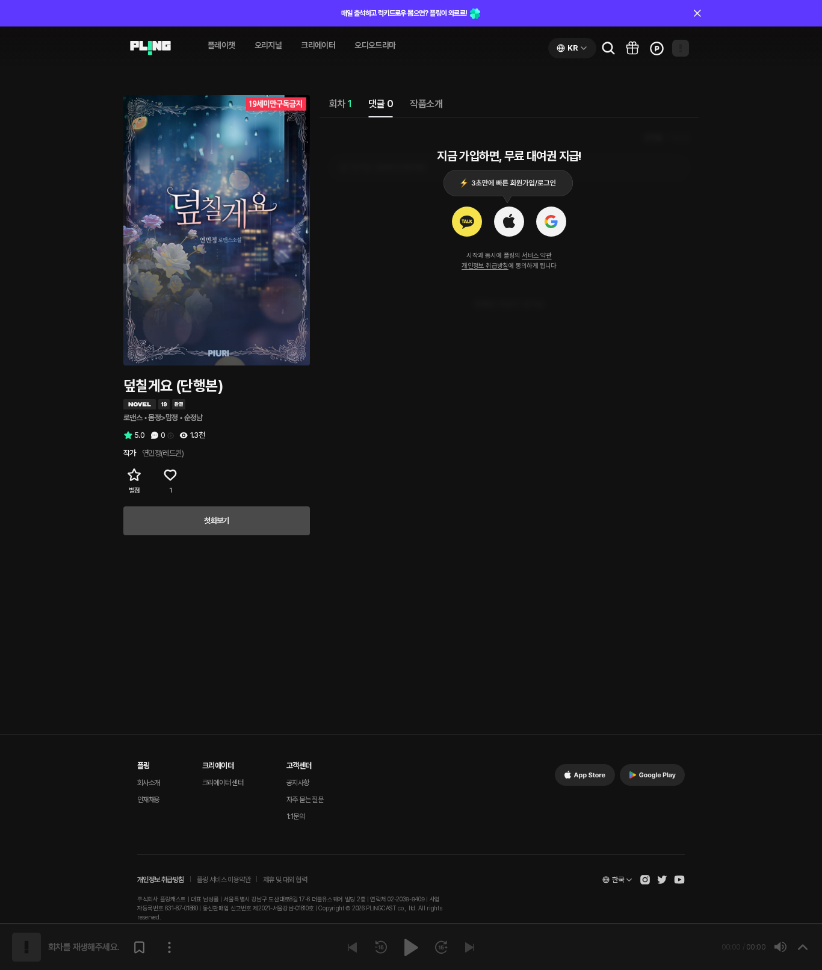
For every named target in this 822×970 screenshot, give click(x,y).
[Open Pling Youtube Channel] (679, 879)
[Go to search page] (608, 48)
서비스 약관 (536, 256)
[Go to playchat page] (150, 48)
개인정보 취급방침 (485, 266)
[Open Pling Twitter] (662, 879)
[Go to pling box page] (632, 48)
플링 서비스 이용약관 (223, 879)
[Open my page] (681, 48)
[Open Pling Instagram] (645, 879)
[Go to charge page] (656, 48)
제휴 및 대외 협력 (285, 879)
